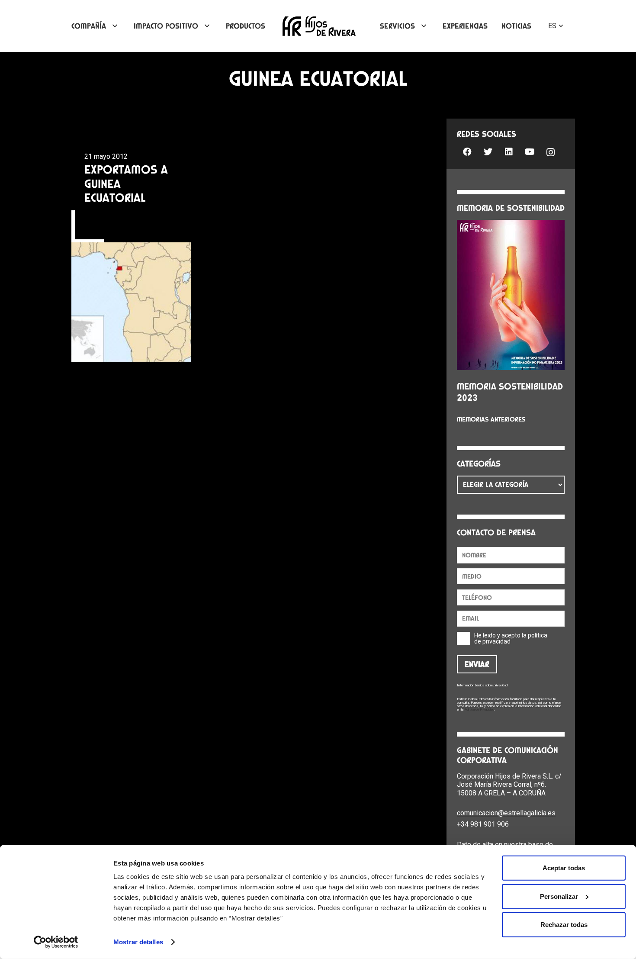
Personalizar (559, 896)
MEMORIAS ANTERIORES (491, 419)
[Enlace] (319, 26)
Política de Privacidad (479, 709)
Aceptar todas (564, 868)
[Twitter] (488, 152)
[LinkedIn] (508, 152)
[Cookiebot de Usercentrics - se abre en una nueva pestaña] (56, 942)
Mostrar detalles (138, 942)
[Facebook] (467, 152)
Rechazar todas (564, 924)
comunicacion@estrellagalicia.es (506, 813)
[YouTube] (529, 152)
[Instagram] (550, 152)
